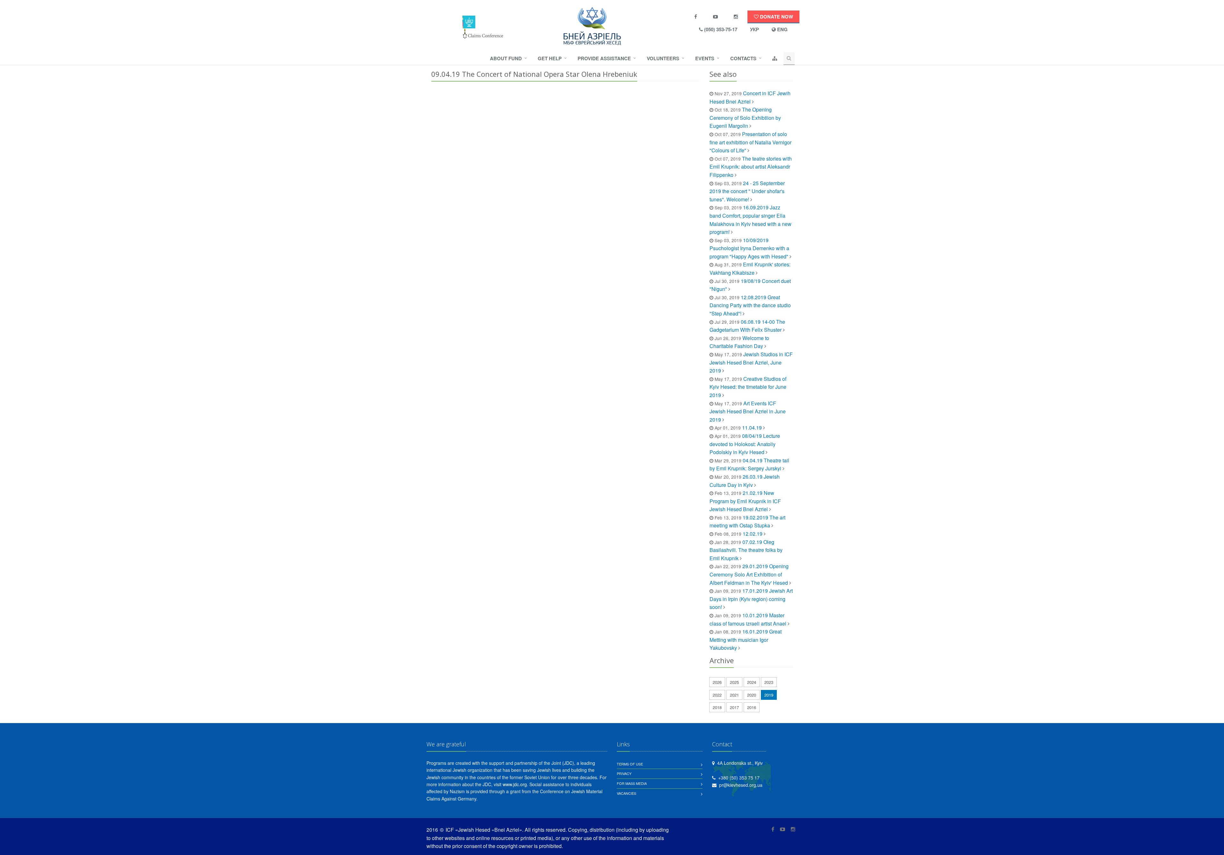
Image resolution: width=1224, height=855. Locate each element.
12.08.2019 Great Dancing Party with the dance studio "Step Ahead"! (750, 305)
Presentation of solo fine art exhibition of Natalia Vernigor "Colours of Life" (750, 142)
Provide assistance (604, 58)
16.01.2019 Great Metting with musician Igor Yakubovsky (746, 639)
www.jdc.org (515, 784)
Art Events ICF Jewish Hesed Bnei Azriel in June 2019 (748, 411)
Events (704, 58)
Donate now (776, 16)
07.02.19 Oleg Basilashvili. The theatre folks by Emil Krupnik (746, 550)
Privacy (624, 773)
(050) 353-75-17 (720, 29)
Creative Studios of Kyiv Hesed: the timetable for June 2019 (748, 387)
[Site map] (774, 58)
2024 (751, 682)
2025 (734, 682)
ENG (782, 29)
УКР (754, 29)
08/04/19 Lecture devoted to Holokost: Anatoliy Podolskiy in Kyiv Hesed (745, 444)
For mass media (632, 783)
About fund (506, 58)
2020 (751, 695)
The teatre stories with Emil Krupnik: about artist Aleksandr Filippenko (751, 166)
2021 (734, 695)
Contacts (743, 58)
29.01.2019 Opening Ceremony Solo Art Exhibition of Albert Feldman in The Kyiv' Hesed (749, 574)
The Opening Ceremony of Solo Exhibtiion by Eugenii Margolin (745, 117)
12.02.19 (753, 533)
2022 (717, 695)
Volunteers (663, 58)
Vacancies (626, 793)
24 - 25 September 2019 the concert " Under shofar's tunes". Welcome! (747, 191)
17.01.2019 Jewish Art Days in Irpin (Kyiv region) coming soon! (751, 599)
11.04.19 (752, 427)
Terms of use (630, 763)
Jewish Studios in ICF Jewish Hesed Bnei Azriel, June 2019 (751, 362)
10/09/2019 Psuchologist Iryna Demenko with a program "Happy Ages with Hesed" (749, 248)
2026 (717, 682)
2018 (717, 707)
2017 (734, 707)
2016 (751, 707)
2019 (768, 695)
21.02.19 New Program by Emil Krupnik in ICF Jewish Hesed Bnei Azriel (745, 501)
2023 (768, 682)
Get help (550, 58)
